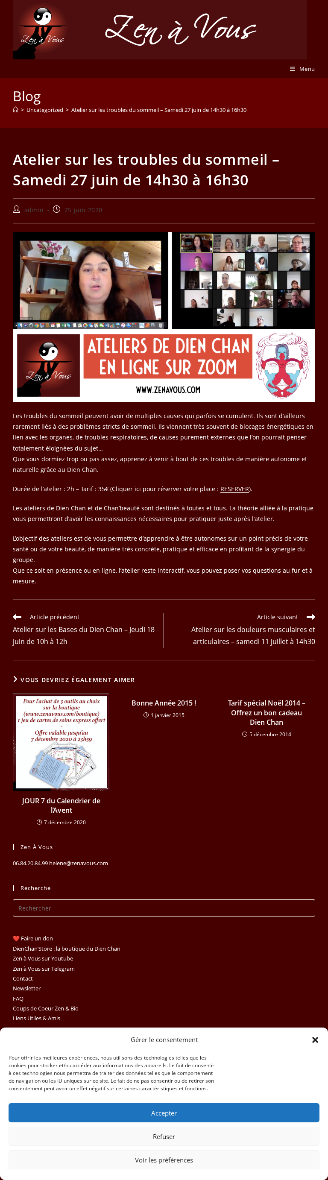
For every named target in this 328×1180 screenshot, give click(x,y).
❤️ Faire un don (33, 938)
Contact (23, 978)
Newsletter (27, 988)
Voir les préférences (164, 1160)
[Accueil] (15, 110)
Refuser (164, 1136)
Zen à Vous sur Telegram (44, 968)
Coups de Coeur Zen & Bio (46, 1008)
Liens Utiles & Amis (36, 1018)
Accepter (164, 1113)
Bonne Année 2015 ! (164, 703)
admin (34, 210)
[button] (315, 1040)
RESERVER (234, 489)
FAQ (18, 998)
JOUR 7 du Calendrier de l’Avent (61, 805)
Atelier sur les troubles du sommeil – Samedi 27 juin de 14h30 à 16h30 (158, 110)
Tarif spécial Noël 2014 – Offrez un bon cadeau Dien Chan (266, 712)
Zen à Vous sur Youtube (43, 958)
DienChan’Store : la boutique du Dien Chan (66, 948)
